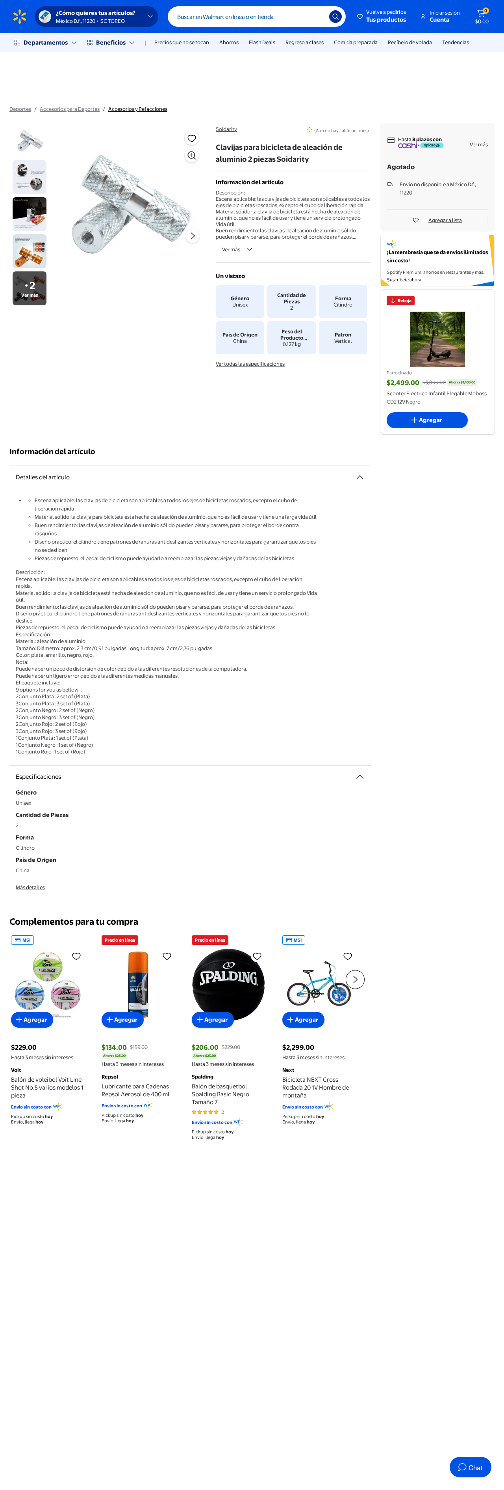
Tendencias (455, 42)
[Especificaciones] (360, 776)
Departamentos (46, 42)
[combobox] (257, 16)
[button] (382, 16)
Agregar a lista (445, 220)
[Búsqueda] (335, 16)
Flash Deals (262, 42)
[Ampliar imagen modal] (192, 155)
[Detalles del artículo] (360, 477)
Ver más (231, 249)
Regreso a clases (304, 42)
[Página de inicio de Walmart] (19, 16)
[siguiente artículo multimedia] (192, 236)
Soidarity (226, 129)
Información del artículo (52, 451)
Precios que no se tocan (181, 42)
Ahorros (229, 42)
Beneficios (111, 42)
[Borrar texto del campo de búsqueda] (317, 16)
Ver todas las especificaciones (250, 364)
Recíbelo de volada (410, 42)
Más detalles (30, 887)
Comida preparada (356, 42)
